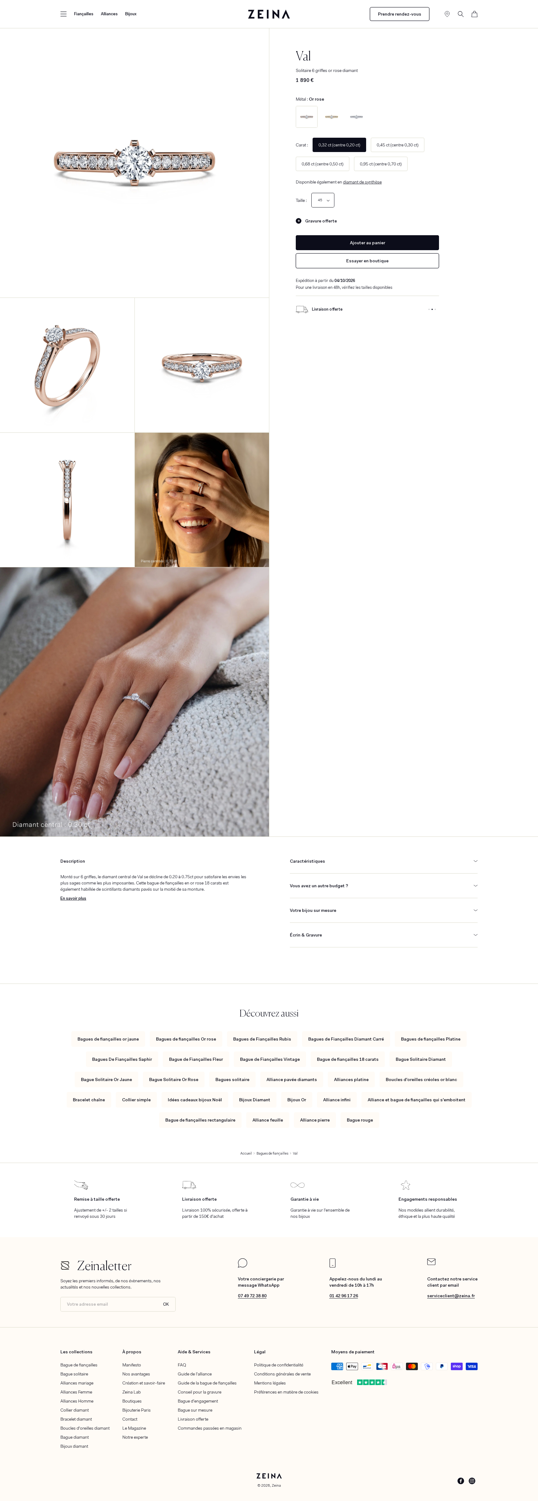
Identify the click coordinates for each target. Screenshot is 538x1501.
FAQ (182, 1365)
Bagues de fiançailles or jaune (108, 1039)
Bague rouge (360, 1120)
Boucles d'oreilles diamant (85, 1428)
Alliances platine (351, 1079)
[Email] (431, 1263)
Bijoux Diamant (254, 1100)
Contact (129, 1419)
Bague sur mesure (195, 1410)
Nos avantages (136, 1374)
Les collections (76, 1352)
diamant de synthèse (362, 182)
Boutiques (132, 1401)
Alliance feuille (267, 1120)
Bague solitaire (74, 1374)
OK (166, 1304)
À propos (131, 1352)
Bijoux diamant (74, 1446)
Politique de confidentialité (278, 1365)
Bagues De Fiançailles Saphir (122, 1059)
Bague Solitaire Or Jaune (106, 1079)
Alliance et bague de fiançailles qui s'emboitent (416, 1100)
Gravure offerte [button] (321, 221)
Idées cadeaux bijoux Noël (195, 1100)
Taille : (301, 200)
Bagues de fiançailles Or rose (186, 1039)
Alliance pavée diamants (292, 1079)
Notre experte (135, 1437)
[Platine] (356, 117)
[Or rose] (307, 117)
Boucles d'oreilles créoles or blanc (421, 1079)
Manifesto (131, 1365)
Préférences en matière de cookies (286, 1392)
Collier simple (136, 1100)
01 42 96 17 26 (343, 1295)
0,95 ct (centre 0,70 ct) (381, 164)
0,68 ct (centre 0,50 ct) (322, 164)
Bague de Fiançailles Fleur (196, 1059)
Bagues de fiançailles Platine (430, 1039)
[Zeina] (269, 14)
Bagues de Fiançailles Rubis (262, 1039)
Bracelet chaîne (89, 1100)
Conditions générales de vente (282, 1374)
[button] (63, 14)
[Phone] (332, 1266)
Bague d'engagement (198, 1401)
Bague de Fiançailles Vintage (270, 1059)
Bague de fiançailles (78, 1365)
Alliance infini (337, 1100)
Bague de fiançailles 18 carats (348, 1059)
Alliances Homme (76, 1401)
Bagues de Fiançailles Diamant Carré (346, 1039)
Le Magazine (134, 1428)
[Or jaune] (331, 117)
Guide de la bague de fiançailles (207, 1383)
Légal (260, 1352)
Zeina (276, 1485)
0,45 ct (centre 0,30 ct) (397, 145)
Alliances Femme (76, 1392)
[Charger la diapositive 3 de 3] (435, 309)
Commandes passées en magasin (210, 1428)
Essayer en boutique (367, 261)
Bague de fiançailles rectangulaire (200, 1120)
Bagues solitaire (232, 1079)
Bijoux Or (296, 1100)
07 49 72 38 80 (252, 1295)
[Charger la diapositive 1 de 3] (429, 309)
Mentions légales (270, 1383)
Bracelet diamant (76, 1419)
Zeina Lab (131, 1392)
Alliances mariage (76, 1383)
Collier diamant (74, 1410)
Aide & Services (194, 1352)
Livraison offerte (193, 1419)
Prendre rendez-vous (399, 14)
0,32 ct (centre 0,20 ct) (339, 145)
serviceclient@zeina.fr (451, 1295)
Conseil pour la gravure (199, 1392)
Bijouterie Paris (136, 1410)
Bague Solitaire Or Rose (173, 1079)
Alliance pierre (315, 1120)
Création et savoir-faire (143, 1383)
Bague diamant (74, 1437)
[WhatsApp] (242, 1266)
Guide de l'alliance (195, 1374)
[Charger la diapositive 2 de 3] (432, 309)
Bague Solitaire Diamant (421, 1059)
